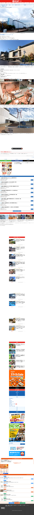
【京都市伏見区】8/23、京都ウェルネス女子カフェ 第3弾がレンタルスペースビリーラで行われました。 (20, 345)
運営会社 (10, 505)
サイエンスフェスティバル (6, 224)
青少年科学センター (11, 224)
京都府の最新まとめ (11, 398)
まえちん (4, 225)
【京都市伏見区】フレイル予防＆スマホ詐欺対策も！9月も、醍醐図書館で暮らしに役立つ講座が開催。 (20, 356)
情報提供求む (12, 505)
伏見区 (20, 1)
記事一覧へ (17, 159)
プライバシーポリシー (27, 505)
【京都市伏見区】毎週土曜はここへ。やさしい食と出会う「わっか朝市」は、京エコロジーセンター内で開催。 (20, 270)
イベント (1, 225)
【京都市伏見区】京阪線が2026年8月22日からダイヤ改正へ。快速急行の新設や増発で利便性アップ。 (20, 240)
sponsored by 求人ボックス (7, 176)
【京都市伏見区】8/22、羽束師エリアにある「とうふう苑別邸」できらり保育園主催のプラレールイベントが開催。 (20, 302)
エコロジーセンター (2, 224)
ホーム (7, 505)
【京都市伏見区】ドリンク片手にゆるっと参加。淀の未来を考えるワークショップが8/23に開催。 (20, 278)
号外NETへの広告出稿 (17, 505)
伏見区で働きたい (3, 176)
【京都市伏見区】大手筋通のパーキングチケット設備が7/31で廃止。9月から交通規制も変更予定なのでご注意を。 (20, 255)
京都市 (10, 399)
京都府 (11, 7)
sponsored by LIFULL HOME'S (30, 474)
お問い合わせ (22, 505)
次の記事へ (28, 159)
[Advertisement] (17, 231)
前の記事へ (6, 159)
